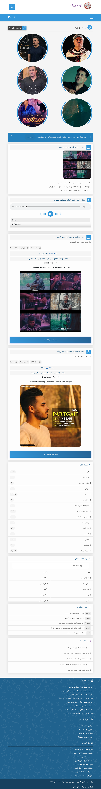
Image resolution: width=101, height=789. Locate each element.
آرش (87, 600)
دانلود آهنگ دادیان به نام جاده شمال (78, 670)
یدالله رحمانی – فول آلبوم (83, 768)
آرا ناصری (44, 578)
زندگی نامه (85, 522)
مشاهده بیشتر (52, 340)
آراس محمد (85, 583)
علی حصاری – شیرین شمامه (75, 633)
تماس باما (30, 137)
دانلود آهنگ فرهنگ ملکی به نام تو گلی (77, 659)
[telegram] (9, 17)
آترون (45, 572)
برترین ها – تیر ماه (85, 730)
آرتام (45, 589)
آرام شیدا (86, 589)
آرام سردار (43, 583)
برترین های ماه (84, 483)
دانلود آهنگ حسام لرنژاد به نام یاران (78, 648)
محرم (87, 539)
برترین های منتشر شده (84, 726)
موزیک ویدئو (84, 551)
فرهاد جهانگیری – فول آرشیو (82, 757)
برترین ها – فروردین (85, 733)
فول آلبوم (86, 528)
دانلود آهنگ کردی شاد (81, 506)
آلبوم (87, 472)
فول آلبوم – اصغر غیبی (84, 772)
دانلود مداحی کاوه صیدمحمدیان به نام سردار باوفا (66, 628)
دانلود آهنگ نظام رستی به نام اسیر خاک (78, 710)
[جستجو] (12, 7)
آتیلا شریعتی (85, 578)
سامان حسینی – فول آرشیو (83, 753)
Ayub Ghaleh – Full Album (82, 764)
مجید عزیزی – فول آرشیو (83, 761)
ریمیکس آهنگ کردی (82, 517)
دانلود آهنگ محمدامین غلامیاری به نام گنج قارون (74, 665)
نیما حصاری (52, 253)
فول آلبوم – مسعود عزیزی (83, 776)
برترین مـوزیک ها (15, 28)
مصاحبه (86, 545)
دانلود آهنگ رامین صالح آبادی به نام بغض (76, 653)
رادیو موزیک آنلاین (82, 511)
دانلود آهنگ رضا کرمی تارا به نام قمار (70, 623)
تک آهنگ (86, 494)
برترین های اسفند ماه (84, 737)
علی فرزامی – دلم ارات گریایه (73, 613)
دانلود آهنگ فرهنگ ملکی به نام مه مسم (78, 706)
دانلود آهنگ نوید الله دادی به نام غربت (79, 713)
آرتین (87, 595)
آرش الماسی (43, 600)
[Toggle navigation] (91, 17)
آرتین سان (43, 595)
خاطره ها (86, 500)
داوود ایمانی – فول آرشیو (83, 749)
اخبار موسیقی (84, 477)
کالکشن (86, 534)
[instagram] (14, 17)
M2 (89, 572)
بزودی (87, 489)
